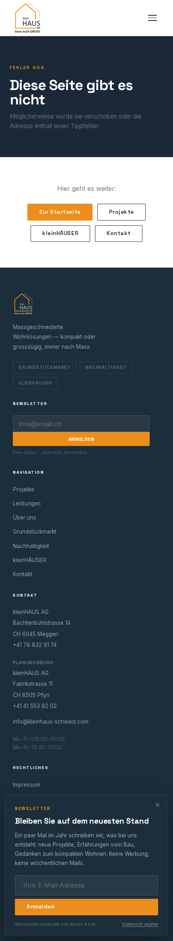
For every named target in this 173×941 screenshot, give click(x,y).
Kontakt (119, 233)
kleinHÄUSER (60, 233)
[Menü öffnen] (152, 18)
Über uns (24, 517)
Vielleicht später (140, 924)
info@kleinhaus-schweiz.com (51, 721)
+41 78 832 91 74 (35, 645)
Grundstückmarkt (45, 367)
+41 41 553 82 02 (35, 706)
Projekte (121, 212)
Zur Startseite (60, 212)
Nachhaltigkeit (106, 367)
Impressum (26, 784)
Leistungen (27, 503)
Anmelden (81, 439)
